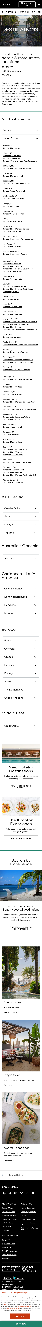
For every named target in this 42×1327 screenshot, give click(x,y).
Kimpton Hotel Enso (11, 419)
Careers (24, 1215)
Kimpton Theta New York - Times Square (20, 329)
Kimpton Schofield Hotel (13, 214)
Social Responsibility (28, 1212)
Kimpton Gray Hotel (11, 206)
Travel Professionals (9, 1251)
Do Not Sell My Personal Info (29, 1228)
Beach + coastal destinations (21, 909)
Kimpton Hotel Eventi (12, 327)
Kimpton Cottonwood (12, 337)
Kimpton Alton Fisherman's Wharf (17, 417)
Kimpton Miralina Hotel (12, 442)
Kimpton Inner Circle (9, 1219)
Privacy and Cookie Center (28, 1223)
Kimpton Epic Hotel (11, 292)
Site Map (5, 1230)
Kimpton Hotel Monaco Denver (16, 229)
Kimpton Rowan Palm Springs (15, 352)
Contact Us (6, 1240)
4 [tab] (23, 899)
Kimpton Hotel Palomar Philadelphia (18, 362)
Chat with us (6, 1226)
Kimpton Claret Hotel (12, 231)
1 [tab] (18, 899)
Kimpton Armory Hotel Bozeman (16, 183)
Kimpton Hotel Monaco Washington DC (19, 475)
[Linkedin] (27, 1193)
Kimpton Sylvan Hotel (12, 156)
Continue (20, 1316)
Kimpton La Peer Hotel (12, 271)
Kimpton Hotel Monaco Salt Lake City (19, 402)
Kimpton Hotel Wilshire (12, 266)
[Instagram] (16, 1193)
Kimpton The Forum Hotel (13, 198)
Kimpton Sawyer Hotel (12, 394)
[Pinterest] (21, 1193)
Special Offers (7, 1208)
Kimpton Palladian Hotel (13, 455)
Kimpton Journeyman (12, 299)
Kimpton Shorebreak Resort (15, 254)
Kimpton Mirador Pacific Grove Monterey (20, 345)
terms (5, 1304)
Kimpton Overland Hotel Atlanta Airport (20, 161)
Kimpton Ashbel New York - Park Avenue (20, 322)
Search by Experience (21, 862)
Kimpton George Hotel (12, 472)
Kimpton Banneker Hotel (13, 470)
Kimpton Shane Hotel (12, 158)
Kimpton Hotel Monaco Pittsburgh (17, 379)
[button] (39, 4)
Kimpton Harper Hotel (12, 246)
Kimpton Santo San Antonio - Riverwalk (19, 409)
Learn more (8, 1287)
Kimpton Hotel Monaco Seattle (16, 449)
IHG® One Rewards (9, 1215)
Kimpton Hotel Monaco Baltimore (17, 168)
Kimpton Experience (28, 1208)
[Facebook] (4, 1193)
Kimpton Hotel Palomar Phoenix (16, 370)
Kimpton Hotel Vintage (12, 387)
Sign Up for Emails (8, 1244)
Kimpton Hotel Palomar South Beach (18, 289)
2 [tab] (19, 899)
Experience (24, 12)
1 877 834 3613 (29, 1271)
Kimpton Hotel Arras (11, 148)
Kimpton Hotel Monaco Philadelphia (18, 360)
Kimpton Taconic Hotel (12, 279)
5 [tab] (24, 899)
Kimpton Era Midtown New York (16, 324)
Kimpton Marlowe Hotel (13, 176)
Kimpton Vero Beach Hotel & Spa (17, 462)
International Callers (9, 1255)
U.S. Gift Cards (7, 1223)
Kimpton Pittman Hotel (12, 221)
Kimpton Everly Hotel (12, 264)
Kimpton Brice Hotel (11, 434)
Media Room (6, 1247)
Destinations (9, 12)
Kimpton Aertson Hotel (12, 307)
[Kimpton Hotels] (8, 4)
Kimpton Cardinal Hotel (13, 482)
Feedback (5, 1258)
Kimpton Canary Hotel (12, 427)
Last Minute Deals (8, 1212)
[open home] (2, 1175)
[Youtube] (33, 1193)
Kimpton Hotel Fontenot (13, 314)
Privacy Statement (13, 1308)
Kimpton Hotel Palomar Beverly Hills (18, 269)
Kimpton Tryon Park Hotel (14, 191)
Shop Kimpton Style (28, 1219)
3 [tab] (21, 899)
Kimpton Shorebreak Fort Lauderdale (18, 239)
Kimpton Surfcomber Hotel (14, 286)
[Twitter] (10, 1193)
